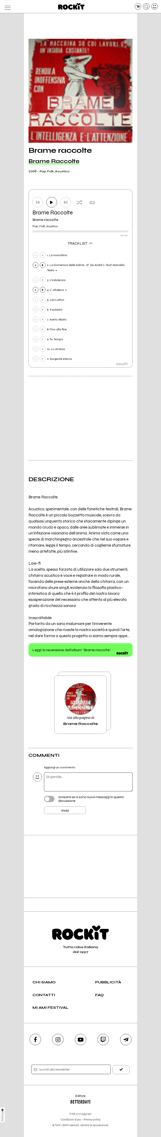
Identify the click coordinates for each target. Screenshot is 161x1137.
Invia (65, 810)
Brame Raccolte (54, 161)
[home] (71, 6)
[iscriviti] (121, 1069)
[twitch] (103, 1039)
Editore (78, 1098)
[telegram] (125, 1039)
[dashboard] (154, 6)
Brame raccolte (45, 219)
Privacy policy (92, 1119)
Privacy (2, 1116)
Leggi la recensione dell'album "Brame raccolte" (71, 650)
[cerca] (146, 6)
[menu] (6, 6)
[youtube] (80, 1039)
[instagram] (58, 1039)
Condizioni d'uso (71, 1119)
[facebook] (35, 1039)
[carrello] (138, 6)
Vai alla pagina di (80, 720)
